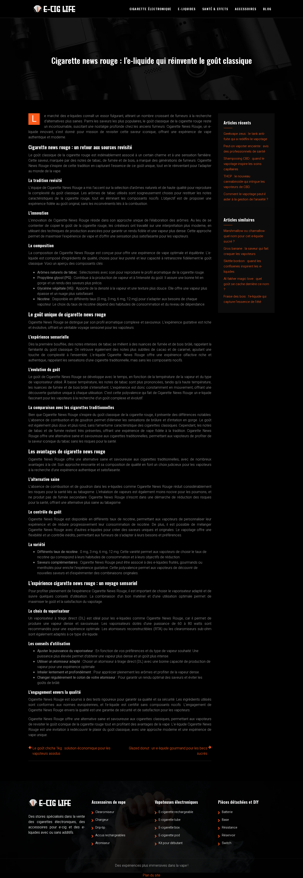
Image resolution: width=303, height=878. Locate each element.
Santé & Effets (215, 8)
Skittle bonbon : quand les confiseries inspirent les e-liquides (243, 266)
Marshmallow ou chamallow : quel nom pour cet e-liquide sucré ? (245, 236)
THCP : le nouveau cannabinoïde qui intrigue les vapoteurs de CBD (244, 181)
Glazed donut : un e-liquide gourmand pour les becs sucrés (168, 751)
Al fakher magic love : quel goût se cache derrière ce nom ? (246, 284)
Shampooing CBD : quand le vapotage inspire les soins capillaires (244, 164)
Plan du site (151, 875)
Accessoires (245, 8)
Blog (267, 8)
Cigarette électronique (150, 8)
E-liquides (187, 8)
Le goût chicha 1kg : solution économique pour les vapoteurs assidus (71, 751)
